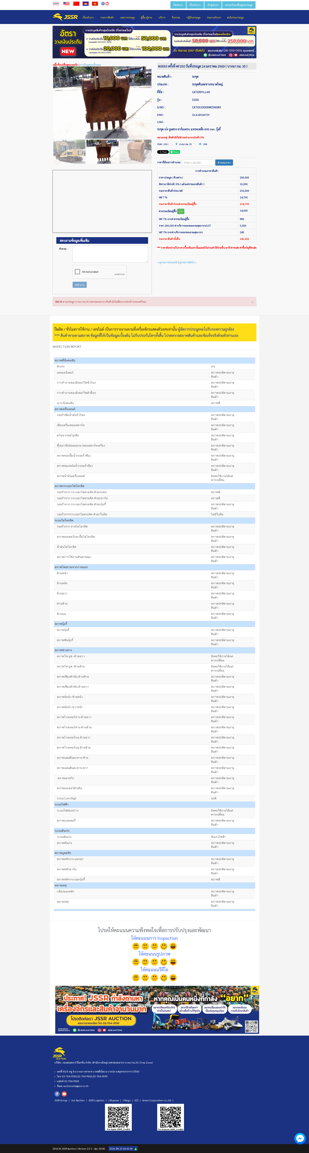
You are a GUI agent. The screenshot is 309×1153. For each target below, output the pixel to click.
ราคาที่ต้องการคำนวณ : (169, 162)
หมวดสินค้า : (164, 76)
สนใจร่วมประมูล (235, 17)
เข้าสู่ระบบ (213, 4)
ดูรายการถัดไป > (188, 262)
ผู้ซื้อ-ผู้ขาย (146, 17)
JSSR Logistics (96, 1100)
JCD (136, 1100)
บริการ (161, 17)
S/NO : (161, 107)
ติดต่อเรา (178, 4)
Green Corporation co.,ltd (157, 1100)
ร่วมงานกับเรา (214, 17)
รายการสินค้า (107, 17)
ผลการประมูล (128, 17)
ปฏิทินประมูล (193, 17)
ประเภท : (162, 84)
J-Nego (126, 1100)
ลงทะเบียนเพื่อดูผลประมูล (238, 4)
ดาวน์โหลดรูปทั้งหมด (90, 64)
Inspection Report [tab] (67, 346)
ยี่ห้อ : (160, 92)
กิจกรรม (176, 17)
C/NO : (160, 121)
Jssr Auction (78, 1100)
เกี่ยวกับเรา (195, 4)
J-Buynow (113, 1100)
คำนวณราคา (224, 162)
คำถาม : (63, 248)
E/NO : (160, 114)
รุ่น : (159, 99)
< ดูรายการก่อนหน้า (167, 262)
